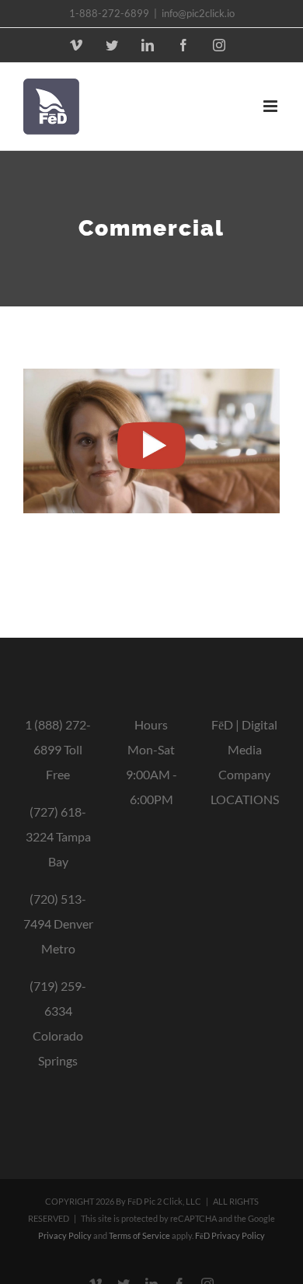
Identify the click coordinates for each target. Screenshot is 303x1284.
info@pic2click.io (198, 13)
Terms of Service (139, 1235)
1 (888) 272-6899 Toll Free (58, 749)
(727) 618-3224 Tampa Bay (58, 836)
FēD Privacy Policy (230, 1235)
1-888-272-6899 (109, 13)
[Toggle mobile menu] (271, 106)
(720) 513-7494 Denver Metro (58, 923)
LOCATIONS (245, 799)
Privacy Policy (65, 1235)
